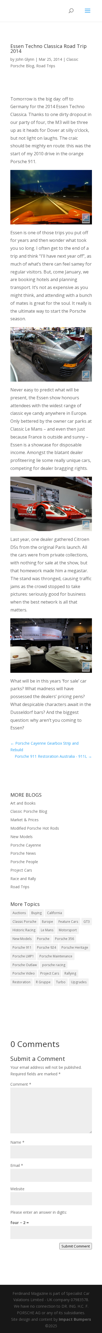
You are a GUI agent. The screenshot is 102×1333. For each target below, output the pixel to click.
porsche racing (53, 965)
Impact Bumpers (75, 1319)
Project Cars (21, 870)
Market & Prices (24, 819)
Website (17, 1188)
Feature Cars (68, 921)
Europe (47, 921)
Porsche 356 (64, 938)
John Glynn (25, 59)
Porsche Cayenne (25, 845)
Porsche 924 (46, 947)
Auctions (19, 913)
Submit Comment (75, 1246)
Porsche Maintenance (55, 956)
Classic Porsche (24, 921)
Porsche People (24, 861)
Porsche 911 (22, 947)
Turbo (61, 982)
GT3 (87, 921)
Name (17, 1142)
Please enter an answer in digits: (38, 1212)
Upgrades (78, 982)
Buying (36, 913)
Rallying (70, 973)
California (54, 913)
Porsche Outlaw (25, 965)
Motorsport (68, 930)
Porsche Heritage (74, 947)
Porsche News (23, 853)
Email (16, 1165)
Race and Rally (23, 878)
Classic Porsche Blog (28, 811)
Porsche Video (24, 973)
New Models (21, 836)
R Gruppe (43, 982)
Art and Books (23, 803)
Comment (20, 1084)
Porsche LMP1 (23, 956)
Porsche (43, 938)
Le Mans (47, 930)
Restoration (21, 982)
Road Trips (45, 65)
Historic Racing (24, 930)
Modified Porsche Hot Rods (34, 828)
